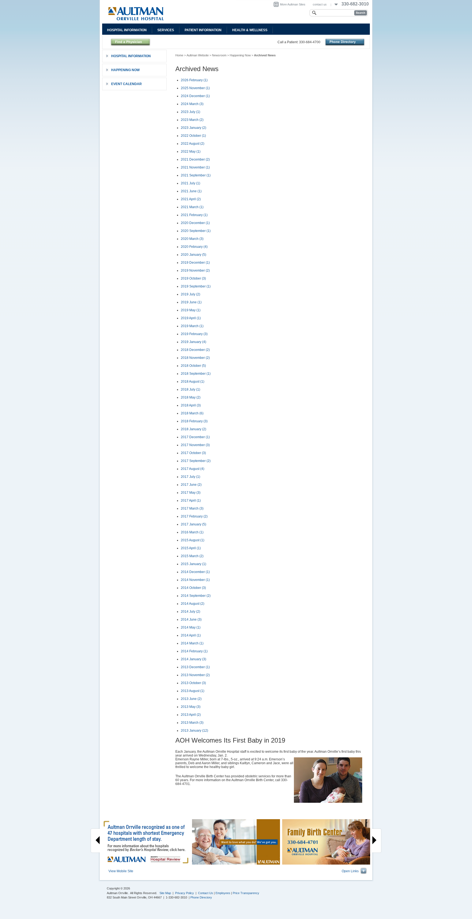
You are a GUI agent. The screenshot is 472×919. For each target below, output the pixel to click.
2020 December (195, 223)
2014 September (196, 596)
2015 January (193, 564)
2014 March (192, 643)
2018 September (196, 374)
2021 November (195, 167)
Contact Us (205, 893)
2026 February (194, 80)
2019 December (195, 262)
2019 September (196, 286)
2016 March (192, 532)
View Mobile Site (120, 871)
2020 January (193, 255)
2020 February (194, 247)
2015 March (192, 556)
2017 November (195, 445)
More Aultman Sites (292, 4)
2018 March (192, 413)
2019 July (190, 294)
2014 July (190, 611)
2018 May (190, 397)
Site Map (165, 893)
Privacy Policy (184, 893)
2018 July (190, 389)
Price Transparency (246, 893)
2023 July (190, 112)
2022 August (192, 144)
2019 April (191, 318)
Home (179, 55)
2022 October (193, 136)
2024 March (192, 104)
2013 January (194, 730)
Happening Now (240, 55)
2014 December (195, 572)
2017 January (193, 524)
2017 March (192, 508)
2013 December (195, 667)
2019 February (194, 334)
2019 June (191, 302)
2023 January (193, 128)
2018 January (193, 429)
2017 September (196, 461)
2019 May (190, 310)
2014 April (191, 635)
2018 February (194, 421)
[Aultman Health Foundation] (165, 13)
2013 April (191, 715)
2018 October (193, 366)
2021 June (191, 191)
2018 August (192, 381)
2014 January (193, 659)
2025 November (195, 88)
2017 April (191, 500)
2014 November (195, 580)
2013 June (191, 699)
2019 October (193, 278)
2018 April (191, 405)
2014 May (190, 627)
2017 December (195, 437)
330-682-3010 (355, 4)
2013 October (193, 683)
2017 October (193, 453)
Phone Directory (201, 897)
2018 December (195, 350)
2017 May (190, 493)
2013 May (190, 707)
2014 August (192, 604)
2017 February (194, 516)
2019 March (192, 326)
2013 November (195, 675)
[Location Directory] (344, 42)
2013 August (192, 691)
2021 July (190, 183)
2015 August (192, 540)
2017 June (191, 485)
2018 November (195, 358)
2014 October (193, 588)
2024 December (195, 96)
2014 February (194, 651)
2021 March (192, 207)
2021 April (191, 199)
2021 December (195, 159)
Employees (223, 893)
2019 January (193, 342)
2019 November (195, 270)
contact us (320, 4)
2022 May (190, 151)
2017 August (192, 469)
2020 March (192, 239)
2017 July (190, 477)
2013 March (192, 723)
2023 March (192, 120)
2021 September (196, 175)
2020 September (196, 231)
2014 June (191, 619)
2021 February (194, 215)
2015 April (191, 548)
